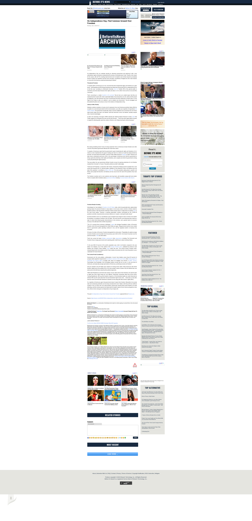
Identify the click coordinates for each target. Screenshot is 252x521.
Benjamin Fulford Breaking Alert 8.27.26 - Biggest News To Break (151, 181)
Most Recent (149, 4)
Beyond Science (109, 4)
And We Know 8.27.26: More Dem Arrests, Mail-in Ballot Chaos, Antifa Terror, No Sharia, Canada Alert (152, 190)
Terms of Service (126, 485)
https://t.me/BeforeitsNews (147, 140)
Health (104, 4)
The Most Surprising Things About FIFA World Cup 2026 (111, 389)
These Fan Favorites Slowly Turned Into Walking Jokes (111, 404)
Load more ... (112, 466)
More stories (106, 16)
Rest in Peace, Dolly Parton (148, 396)
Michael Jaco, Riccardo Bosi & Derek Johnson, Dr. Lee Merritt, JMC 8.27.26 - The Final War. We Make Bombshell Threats (152, 196)
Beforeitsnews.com (98, 8)
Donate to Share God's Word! (152, 43)
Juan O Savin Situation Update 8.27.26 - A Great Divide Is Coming (151, 270)
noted (133, 116)
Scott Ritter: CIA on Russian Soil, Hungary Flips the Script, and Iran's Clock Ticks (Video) (152, 325)
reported (124, 154)
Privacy (119, 485)
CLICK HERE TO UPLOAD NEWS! (158, 17)
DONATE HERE (145, 10)
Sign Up (162, 2)
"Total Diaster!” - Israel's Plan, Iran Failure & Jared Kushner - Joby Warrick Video (152, 342)
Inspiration (133, 4)
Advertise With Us (102, 485)
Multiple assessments (107, 238)
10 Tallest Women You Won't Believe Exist (111, 196)
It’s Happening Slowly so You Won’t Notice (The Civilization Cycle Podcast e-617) (152, 400)
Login (159, 2)
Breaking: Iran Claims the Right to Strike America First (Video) (151, 346)
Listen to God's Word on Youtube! (152, 40)
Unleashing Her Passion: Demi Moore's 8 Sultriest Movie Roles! (129, 389)
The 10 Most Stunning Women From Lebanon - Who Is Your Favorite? (128, 404)
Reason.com (131, 294)
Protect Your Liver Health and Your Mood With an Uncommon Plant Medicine (152, 419)
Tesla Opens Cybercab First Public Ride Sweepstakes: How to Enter (151, 427)
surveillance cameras (115, 258)
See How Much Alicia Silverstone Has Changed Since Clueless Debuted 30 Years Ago (152, 381)
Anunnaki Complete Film (147, 209)
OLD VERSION (158, 9)
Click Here (99, 311)
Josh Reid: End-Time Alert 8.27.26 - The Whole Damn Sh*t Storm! (151, 275)
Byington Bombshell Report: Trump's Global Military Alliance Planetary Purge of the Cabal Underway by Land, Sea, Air (152, 337)
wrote (108, 248)
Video (140, 4)
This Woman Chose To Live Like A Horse (94, 196)
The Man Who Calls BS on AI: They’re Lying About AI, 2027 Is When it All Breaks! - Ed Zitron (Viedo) (152, 247)
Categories (160, 4)
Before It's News (101, 1)
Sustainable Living (126, 4)
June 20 (116, 89)
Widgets (157, 485)
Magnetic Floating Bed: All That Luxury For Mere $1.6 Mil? (158, 299)
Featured (95, 4)
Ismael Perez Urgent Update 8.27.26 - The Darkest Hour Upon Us (151, 279)
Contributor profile (99, 16)
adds (97, 235)
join (94, 306)
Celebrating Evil (145, 431)
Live (137, 4)
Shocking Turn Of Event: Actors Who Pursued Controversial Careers (112, 139)
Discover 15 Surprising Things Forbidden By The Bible (95, 138)
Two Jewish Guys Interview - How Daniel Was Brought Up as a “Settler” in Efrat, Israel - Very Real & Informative (152, 405)
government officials (111, 177)
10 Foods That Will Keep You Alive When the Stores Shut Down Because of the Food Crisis (152, 392)
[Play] (152, 27)
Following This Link (93, 358)
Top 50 (144, 4)
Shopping (155, 4)
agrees (113, 224)
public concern (133, 260)
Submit (152, 168)
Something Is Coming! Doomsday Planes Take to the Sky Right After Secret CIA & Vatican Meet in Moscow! (152, 356)
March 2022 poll (109, 170)
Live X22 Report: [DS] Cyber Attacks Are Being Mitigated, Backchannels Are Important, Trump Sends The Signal (152, 261)
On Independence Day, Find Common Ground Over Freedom (106, 294)
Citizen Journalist (119, 311)
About (94, 485)
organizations (119, 238)
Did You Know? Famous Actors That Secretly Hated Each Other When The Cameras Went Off (152, 116)
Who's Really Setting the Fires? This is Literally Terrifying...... (151, 256)
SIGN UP (146, 157)
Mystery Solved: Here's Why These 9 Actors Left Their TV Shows (152, 99)
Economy (99, 4)
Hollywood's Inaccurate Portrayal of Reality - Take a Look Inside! (127, 139)
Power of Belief (117, 4)
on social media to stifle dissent (127, 177)
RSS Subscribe (149, 485)
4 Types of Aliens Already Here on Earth (151, 415)
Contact (113, 485)
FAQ (109, 485)
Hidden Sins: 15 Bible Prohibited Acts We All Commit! (96, 389)
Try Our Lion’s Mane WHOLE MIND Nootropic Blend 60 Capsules (102, 323)
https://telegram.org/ (158, 136)
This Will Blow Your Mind (147, 321)
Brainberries (90, 140)
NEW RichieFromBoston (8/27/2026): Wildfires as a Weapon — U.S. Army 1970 (152, 242)
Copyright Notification (138, 485)
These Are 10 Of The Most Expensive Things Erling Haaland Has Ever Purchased (152, 66)
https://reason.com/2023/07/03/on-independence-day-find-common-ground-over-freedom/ (111, 298)
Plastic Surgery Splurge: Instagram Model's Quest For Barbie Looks (152, 83)
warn (134, 210)
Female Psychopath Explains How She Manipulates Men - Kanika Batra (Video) (151, 237)
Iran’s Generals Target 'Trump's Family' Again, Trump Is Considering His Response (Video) (152, 351)
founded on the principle (108, 95)
